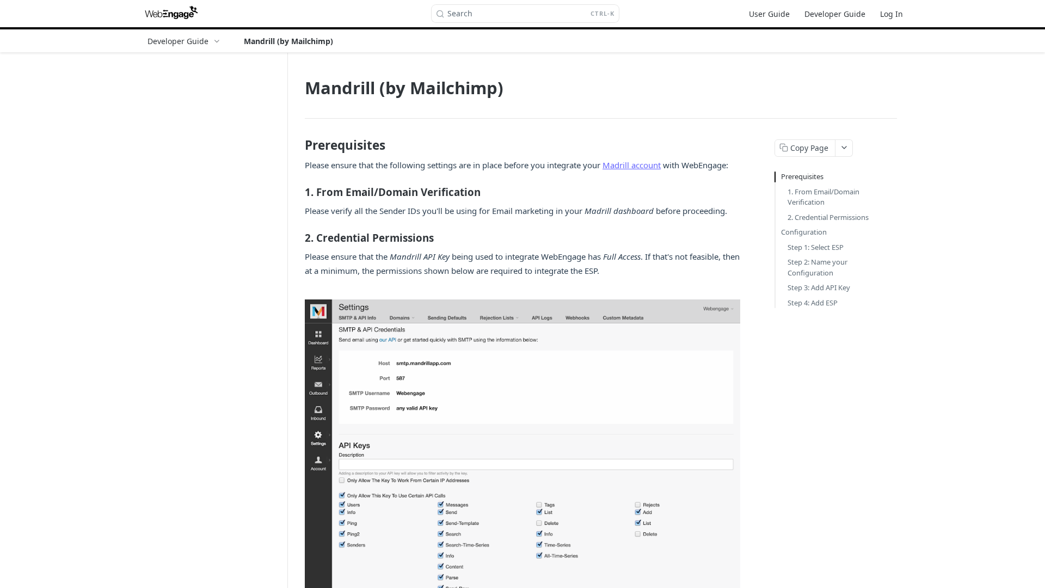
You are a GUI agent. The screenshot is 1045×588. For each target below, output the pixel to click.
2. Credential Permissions (828, 217)
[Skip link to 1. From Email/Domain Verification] (297, 192)
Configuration (804, 232)
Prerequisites (802, 176)
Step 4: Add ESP (813, 303)
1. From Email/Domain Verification (823, 197)
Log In (891, 14)
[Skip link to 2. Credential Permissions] (297, 238)
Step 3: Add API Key (819, 287)
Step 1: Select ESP (816, 247)
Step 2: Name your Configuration (817, 267)
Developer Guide (834, 14)
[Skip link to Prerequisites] (297, 145)
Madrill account (632, 165)
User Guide (769, 14)
